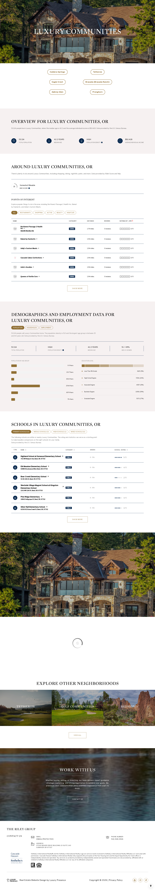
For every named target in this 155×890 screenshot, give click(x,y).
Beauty (60, 212)
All (15, 212)
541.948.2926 (117, 839)
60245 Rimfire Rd (27, 231)
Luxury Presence (58, 880)
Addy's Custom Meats (29, 248)
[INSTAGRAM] (140, 880)
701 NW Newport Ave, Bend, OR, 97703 (33, 458)
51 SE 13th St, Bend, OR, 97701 (30, 479)
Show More (77, 519)
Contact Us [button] (77, 799)
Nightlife (71, 212)
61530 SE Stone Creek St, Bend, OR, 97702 (34, 509)
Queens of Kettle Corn (29, 276)
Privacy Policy (116, 880)
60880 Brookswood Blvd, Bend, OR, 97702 (34, 469)
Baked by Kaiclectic (28, 239)
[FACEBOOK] (146, 880)
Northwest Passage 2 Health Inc (31, 227)
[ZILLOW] (135, 880)
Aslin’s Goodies (26, 267)
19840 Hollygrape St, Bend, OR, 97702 (33, 499)
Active (50, 212)
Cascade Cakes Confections (31, 258)
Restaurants (26, 212)
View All (77, 735)
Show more (77, 288)
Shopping (39, 212)
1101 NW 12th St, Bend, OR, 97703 (32, 490)
